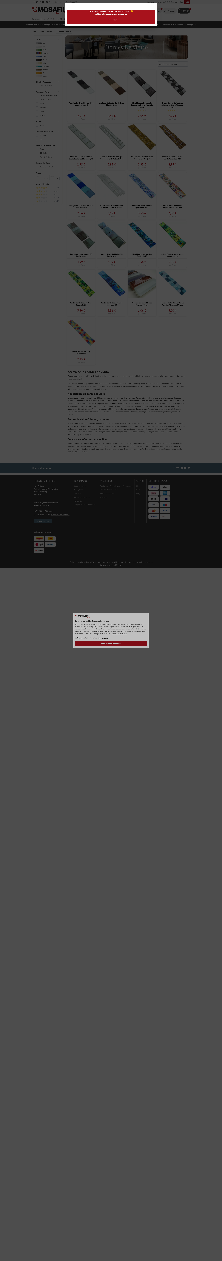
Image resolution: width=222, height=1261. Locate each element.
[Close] (154, 6)
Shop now (113, 20)
